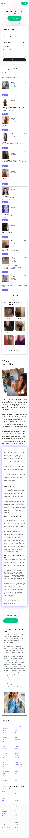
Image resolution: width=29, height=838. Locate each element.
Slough (16, 760)
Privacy (16, 817)
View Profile (5, 95)
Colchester (5, 753)
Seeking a (5, 39)
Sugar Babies (8, 77)
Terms (16, 815)
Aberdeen (5, 726)
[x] (4, 833)
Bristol (16, 791)
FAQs (16, 806)
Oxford (16, 737)
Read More (11, 110)
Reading (16, 751)
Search (6, 7)
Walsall (16, 773)
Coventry (5, 755)
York (16, 780)
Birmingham (4, 793)
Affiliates (16, 820)
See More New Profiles (14, 350)
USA (4, 723)
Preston (16, 748)
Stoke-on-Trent (18, 769)
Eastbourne (5, 766)
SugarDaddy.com (6, 827)
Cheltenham (5, 751)
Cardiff (16, 800)
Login (18, 3)
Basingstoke (5, 728)
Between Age (6, 47)
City (4, 52)
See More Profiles (14, 295)
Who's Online (16, 7)
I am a (4, 33)
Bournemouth (6, 742)
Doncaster (5, 764)
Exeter (4, 769)
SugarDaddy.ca (19, 827)
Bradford (5, 744)
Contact (3, 824)
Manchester (4, 796)
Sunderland (17, 771)
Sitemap (16, 824)
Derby (4, 762)
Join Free (14, 18)
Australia (16, 723)
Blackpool (5, 737)
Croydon (5, 760)
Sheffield (17, 757)
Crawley (5, 757)
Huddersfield (6, 771)
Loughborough (18, 726)
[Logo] (6, 3)
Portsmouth (17, 746)
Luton (16, 728)
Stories (3, 822)
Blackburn (5, 735)
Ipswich (4, 773)
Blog (2, 820)
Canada (9, 723)
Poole (16, 744)
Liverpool (5, 780)
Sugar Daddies (4, 811)
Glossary (16, 822)
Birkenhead (5, 732)
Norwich (16, 735)
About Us (17, 813)
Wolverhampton (18, 778)
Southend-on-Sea (18, 764)
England (14, 77)
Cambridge (5, 748)
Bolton (4, 739)
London (3, 791)
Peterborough (18, 739)
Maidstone (17, 730)
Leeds (16, 796)
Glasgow (3, 798)
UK (12, 723)
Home (2, 7)
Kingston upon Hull (7, 775)
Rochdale (17, 753)
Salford (16, 755)
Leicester (5, 778)
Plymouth (17, 742)
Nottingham (17, 793)
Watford (16, 775)
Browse (10, 7)
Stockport (17, 766)
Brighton (5, 746)
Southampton (18, 762)
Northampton (18, 732)
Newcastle (4, 800)
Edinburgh (17, 798)
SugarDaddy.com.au (20, 830)
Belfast (4, 730)
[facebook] (2, 833)
